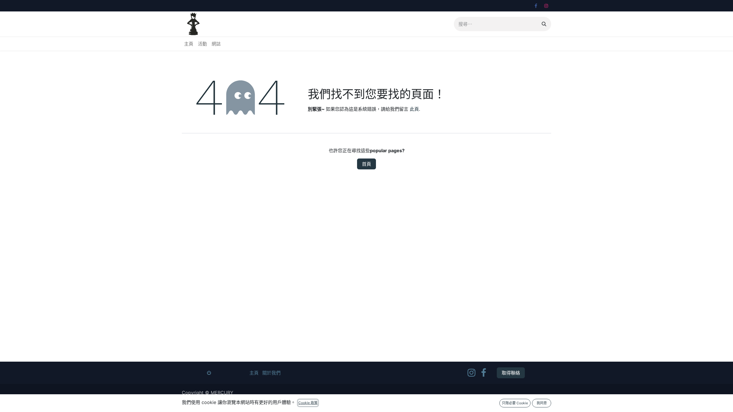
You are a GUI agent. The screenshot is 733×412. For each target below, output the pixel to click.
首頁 (366, 164)
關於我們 (271, 373)
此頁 (414, 109)
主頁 (254, 373)
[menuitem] (189, 43)
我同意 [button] (542, 403)
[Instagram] (546, 5)
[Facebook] (535, 5)
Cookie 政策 (308, 403)
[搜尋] (544, 24)
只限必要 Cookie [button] (515, 403)
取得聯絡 (511, 373)
